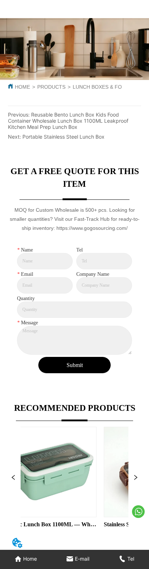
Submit (75, 365)
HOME (22, 87)
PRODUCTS (51, 87)
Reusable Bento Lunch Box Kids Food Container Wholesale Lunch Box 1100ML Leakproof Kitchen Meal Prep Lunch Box (68, 120)
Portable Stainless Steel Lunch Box (63, 137)
